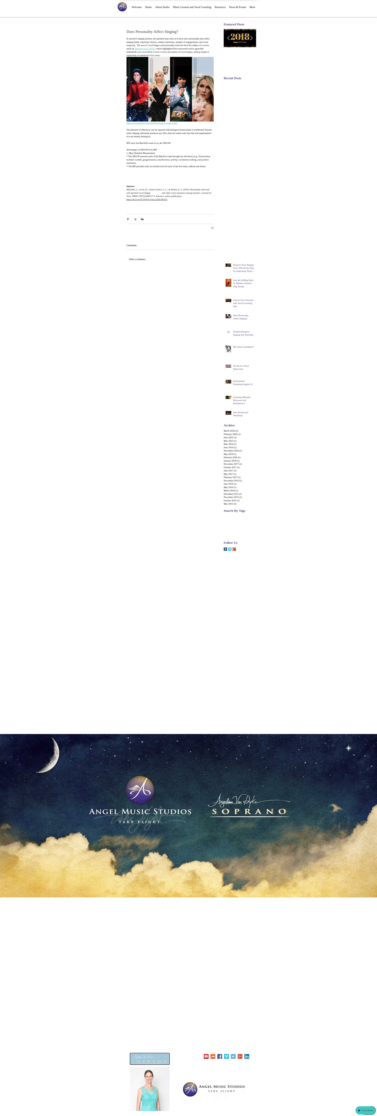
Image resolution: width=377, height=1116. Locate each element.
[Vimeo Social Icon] (226, 1056)
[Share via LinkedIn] (142, 219)
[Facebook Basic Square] (225, 549)
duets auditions (230, 525)
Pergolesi (249, 516)
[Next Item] (251, 38)
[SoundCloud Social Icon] (213, 1056)
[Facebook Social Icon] (219, 1056)
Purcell (227, 521)
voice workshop (230, 535)
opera (248, 525)
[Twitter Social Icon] (233, 1056)
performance (229, 530)
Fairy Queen (239, 516)
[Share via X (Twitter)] (135, 219)
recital (238, 530)
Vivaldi (243, 521)
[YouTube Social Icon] (206, 1056)
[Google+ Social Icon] (240, 1056)
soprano (246, 530)
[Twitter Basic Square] (230, 549)
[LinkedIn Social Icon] (246, 1056)
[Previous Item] (228, 38)
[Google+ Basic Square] (234, 549)
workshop (243, 535)
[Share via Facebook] (128, 219)
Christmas (228, 516)
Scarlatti (234, 521)
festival (241, 525)
